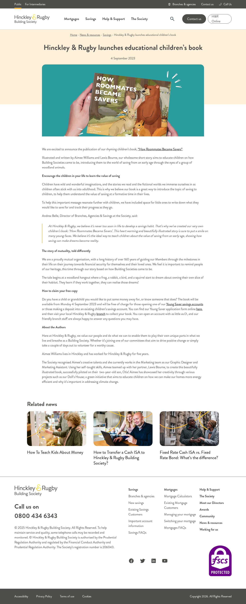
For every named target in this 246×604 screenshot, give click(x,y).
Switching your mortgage (180, 521)
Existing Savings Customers (138, 512)
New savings (136, 503)
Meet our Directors (212, 503)
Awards (204, 509)
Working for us (209, 529)
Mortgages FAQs (175, 527)
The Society (139, 18)
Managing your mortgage (180, 514)
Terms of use (67, 596)
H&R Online (216, 18)
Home (73, 35)
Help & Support (113, 18)
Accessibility (21, 596)
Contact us (207, 4)
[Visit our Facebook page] (131, 561)
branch (101, 314)
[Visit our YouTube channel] (165, 561)
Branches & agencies (184, 4)
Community (207, 516)
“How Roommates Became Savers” (160, 149)
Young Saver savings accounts (184, 304)
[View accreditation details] (220, 561)
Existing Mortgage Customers (175, 505)
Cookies (86, 596)
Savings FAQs (137, 532)
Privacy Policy (44, 596)
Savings (90, 18)
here (199, 309)
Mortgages (71, 18)
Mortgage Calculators (178, 496)
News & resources (90, 35)
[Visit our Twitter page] (142, 561)
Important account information (140, 523)
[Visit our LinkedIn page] (153, 561)
